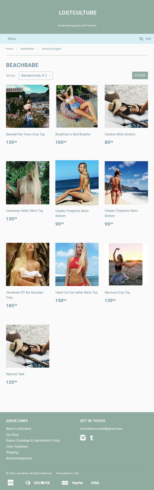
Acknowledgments (19, 458)
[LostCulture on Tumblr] (92, 439)
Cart (148, 39)
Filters (140, 75)
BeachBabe (27, 48)
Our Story (12, 435)
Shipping (12, 452)
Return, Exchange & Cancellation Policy (33, 440)
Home (9, 48)
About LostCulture (18, 429)
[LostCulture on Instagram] (83, 439)
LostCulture (77, 12)
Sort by (10, 75)
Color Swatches (17, 446)
